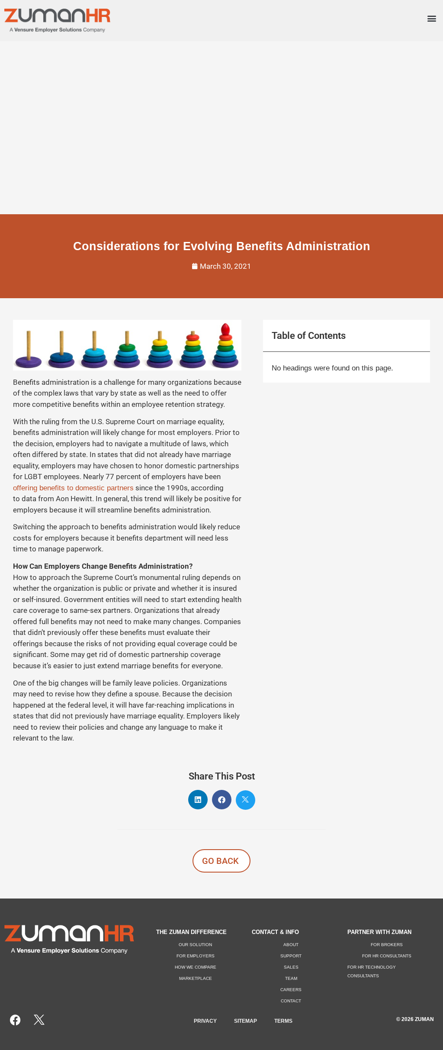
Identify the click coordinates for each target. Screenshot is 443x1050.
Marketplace (195, 978)
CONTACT (291, 1000)
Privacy (205, 1021)
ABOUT (291, 944)
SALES (291, 967)
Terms (283, 1021)
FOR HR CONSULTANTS (386, 955)
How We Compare (195, 967)
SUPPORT (291, 955)
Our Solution (195, 944)
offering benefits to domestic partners (73, 488)
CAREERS (291, 989)
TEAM (291, 978)
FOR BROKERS (387, 944)
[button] (431, 18)
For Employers (196, 955)
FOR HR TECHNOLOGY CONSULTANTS (371, 971)
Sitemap (245, 1021)
